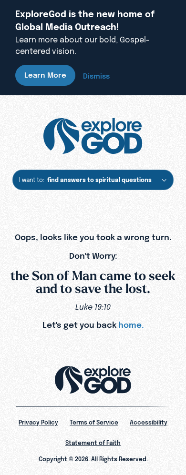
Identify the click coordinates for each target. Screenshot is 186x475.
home (130, 325)
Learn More (45, 75)
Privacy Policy (38, 422)
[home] (92, 136)
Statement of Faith (93, 443)
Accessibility (148, 422)
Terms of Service (94, 422)
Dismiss (96, 76)
